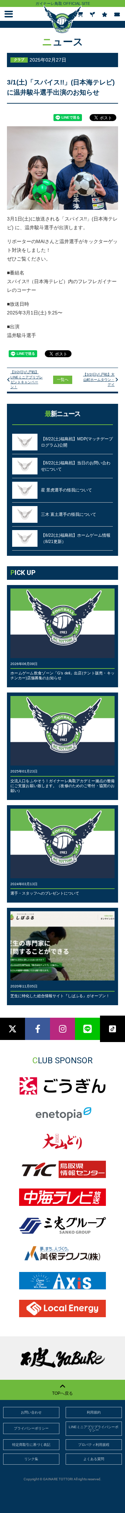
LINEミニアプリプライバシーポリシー (93, 1428)
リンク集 (31, 1459)
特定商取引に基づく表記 (31, 1445)
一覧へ (62, 379)
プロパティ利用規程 (93, 1445)
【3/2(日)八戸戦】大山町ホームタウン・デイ (99, 379)
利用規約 (94, 1412)
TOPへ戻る (62, 1393)
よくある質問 (93, 1459)
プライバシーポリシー (31, 1428)
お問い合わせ (31, 1412)
